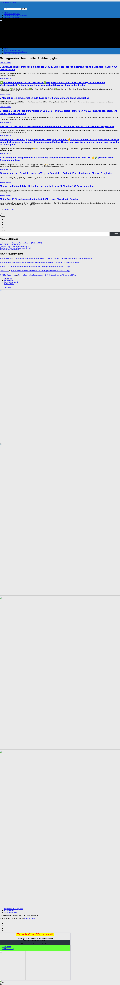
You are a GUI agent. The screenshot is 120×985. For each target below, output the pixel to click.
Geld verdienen (9, 280)
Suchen (2, 231)
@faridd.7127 (4, 266)
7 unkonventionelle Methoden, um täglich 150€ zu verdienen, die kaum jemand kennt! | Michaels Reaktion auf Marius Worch (54, 258)
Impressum (7, 287)
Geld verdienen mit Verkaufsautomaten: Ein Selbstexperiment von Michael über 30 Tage (40, 266)
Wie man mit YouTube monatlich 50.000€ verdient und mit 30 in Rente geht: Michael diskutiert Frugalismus (57, 126)
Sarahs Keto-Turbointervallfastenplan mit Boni (15, 248)
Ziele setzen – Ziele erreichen (10, 244)
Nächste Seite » (9, 209)
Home (6, 12)
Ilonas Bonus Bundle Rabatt (9, 249)
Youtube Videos (5, 63)
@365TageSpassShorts (8, 275)
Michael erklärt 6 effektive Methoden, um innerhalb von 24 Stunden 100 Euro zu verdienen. (48, 186)
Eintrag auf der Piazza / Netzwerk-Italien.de (14, 246)
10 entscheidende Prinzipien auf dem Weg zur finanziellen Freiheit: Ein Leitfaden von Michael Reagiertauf (56, 173)
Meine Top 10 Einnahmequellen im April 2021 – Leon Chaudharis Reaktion (39, 199)
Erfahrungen (8, 279)
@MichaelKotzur (5, 258)
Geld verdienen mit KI (11, 282)
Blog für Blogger (9, 910)
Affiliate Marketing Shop (12, 14)
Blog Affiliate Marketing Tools (13, 909)
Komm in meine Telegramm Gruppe (15, 15)
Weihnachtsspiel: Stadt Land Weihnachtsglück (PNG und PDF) (21, 243)
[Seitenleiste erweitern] (1, 213)
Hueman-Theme (29, 918)
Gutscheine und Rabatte (12, 17)
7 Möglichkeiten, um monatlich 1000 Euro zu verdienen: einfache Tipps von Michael (45, 98)
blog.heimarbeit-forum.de (8, 2)
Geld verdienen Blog (10, 912)
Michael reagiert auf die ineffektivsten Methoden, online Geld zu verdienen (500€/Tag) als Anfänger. (46, 262)
